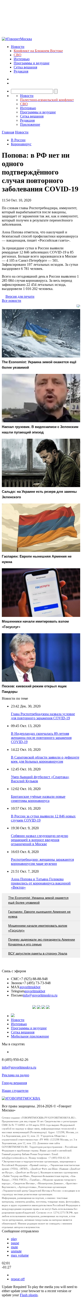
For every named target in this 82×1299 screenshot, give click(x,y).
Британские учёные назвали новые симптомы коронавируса (38, 799)
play (14, 1239)
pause (15, 1243)
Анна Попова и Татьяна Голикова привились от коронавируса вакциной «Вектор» (41, 883)
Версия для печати (19, 296)
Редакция (21, 71)
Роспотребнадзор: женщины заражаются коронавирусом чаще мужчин (42, 862)
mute (14, 1247)
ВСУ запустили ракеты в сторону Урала (37, 953)
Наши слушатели (15, 1091)
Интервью (22, 59)
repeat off (18, 1279)
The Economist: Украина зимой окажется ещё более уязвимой (38, 900)
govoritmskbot (30, 987)
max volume (20, 1255)
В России (18, 140)
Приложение (30, 124)
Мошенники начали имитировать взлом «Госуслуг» (37, 928)
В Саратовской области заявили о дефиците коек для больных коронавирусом (45, 759)
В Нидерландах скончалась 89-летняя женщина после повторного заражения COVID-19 (41, 738)
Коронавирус (21, 144)
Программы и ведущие (31, 63)
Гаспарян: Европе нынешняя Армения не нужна (39, 914)
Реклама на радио (15, 1075)
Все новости (11, 301)
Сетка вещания (25, 67)
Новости (17, 47)
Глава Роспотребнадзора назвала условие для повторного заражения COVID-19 (43, 716)
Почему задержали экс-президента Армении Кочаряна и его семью (41, 942)
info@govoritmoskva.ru (40, 995)
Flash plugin (29, 1295)
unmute (16, 1251)
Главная (8, 132)
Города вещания (14, 1083)
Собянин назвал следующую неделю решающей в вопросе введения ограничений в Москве (39, 840)
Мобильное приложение (30, 1036)
